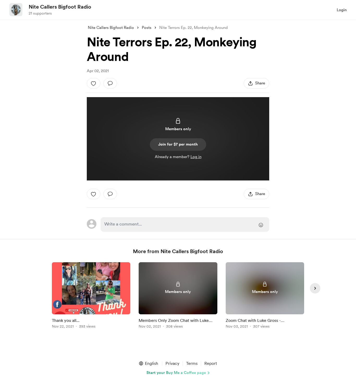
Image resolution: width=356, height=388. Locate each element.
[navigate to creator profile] (15, 9)
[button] (148, 363)
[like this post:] (93, 83)
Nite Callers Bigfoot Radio (60, 7)
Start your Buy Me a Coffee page (176, 372)
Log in (196, 156)
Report (210, 363)
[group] (91, 296)
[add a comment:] (110, 83)
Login (342, 10)
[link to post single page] (91, 296)
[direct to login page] (185, 224)
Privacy (172, 363)
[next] (315, 288)
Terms (192, 363)
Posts (146, 27)
